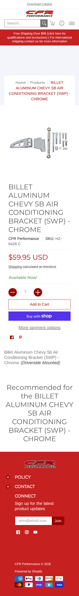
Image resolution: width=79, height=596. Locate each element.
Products (37, 82)
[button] (52, 23)
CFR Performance (23, 239)
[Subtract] (12, 292)
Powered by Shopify (28, 571)
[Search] (44, 23)
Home (21, 82)
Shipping (15, 267)
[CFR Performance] (39, 13)
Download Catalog (39, 4)
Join (58, 521)
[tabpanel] (39, 359)
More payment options (39, 327)
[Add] (38, 292)
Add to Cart (39, 304)
